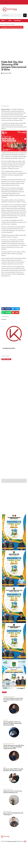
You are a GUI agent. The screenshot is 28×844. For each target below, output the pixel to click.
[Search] (25, 15)
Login (12, 2)
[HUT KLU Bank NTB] (14, 689)
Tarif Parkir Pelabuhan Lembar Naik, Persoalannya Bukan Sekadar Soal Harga (13, 700)
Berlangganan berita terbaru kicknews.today (11, 27)
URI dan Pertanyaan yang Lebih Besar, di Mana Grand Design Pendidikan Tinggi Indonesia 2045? (13, 747)
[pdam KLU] (14, 622)
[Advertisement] (14, 45)
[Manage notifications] (25, 841)
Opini (9, 20)
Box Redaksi (5, 2)
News (2, 20)
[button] (6, 308)
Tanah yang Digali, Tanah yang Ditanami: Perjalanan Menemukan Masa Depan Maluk (12, 723)
